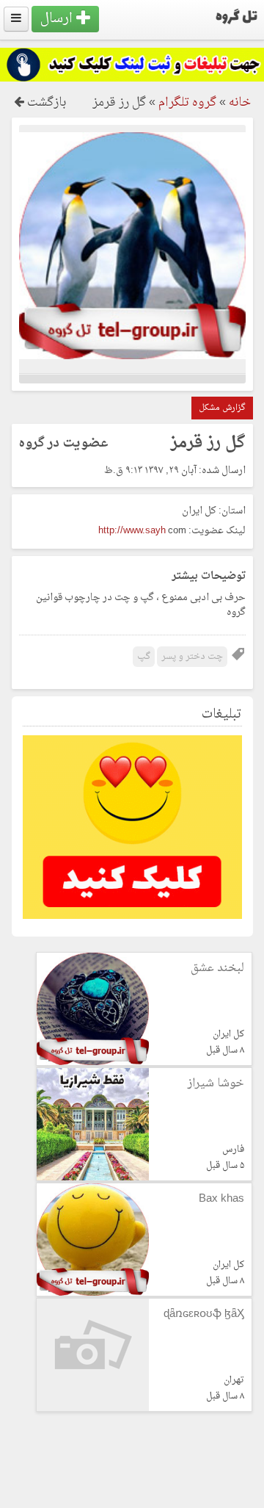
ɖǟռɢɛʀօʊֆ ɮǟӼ (204, 1314)
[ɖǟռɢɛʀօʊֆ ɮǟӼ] (93, 1408)
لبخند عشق (217, 968)
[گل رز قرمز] (132, 356)
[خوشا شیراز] (93, 1178)
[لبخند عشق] (93, 1062)
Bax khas (221, 1199)
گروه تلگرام (187, 103)
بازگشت (45, 103)
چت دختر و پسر (192, 657)
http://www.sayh (132, 531)
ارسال (58, 19)
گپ (143, 657)
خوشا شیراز (216, 1083)
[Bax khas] (93, 1293)
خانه (240, 103)
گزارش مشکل (222, 408)
